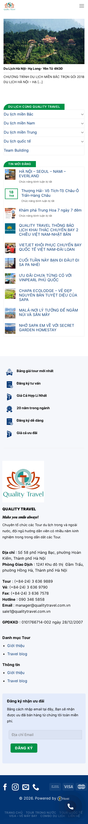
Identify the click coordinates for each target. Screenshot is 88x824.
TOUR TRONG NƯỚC (41, 812)
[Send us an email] (25, 787)
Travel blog (17, 653)
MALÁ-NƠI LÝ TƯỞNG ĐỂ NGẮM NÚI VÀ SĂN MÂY (48, 312)
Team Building (16, 150)
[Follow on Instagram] (15, 787)
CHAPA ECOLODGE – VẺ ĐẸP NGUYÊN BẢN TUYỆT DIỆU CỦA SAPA (48, 295)
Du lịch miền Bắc (18, 114)
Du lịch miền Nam (19, 123)
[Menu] (81, 6)
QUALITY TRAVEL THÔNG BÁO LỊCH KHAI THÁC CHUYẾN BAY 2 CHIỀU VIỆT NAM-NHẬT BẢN (48, 230)
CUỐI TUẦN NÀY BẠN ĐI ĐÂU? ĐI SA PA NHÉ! (49, 262)
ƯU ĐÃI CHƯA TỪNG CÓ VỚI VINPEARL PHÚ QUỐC (45, 277)
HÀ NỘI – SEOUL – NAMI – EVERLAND (42, 173)
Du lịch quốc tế (17, 141)
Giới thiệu (15, 645)
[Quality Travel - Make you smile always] (17, 6)
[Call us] (35, 787)
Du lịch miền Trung (20, 132)
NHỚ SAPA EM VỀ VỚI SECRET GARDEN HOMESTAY (46, 327)
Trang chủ (13, 812)
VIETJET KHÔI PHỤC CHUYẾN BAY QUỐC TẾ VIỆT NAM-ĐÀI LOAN (50, 247)
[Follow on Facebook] (5, 787)
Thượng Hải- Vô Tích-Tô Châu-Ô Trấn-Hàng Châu (50, 193)
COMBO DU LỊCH (52, 816)
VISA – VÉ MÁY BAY (23, 816)
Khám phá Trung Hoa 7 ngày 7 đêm (50, 210)
